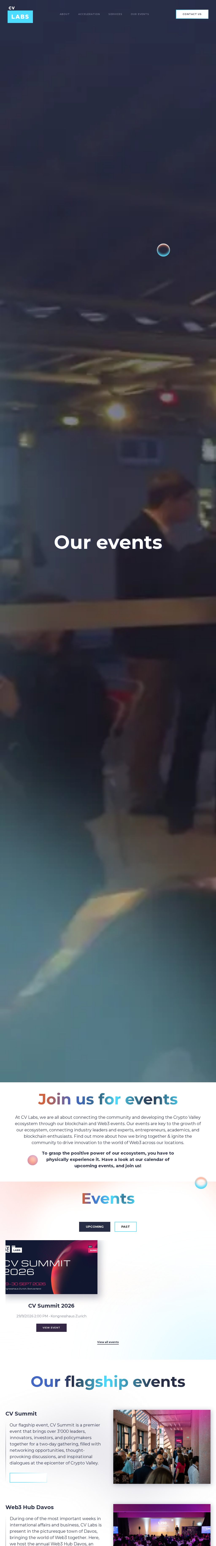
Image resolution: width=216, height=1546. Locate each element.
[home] (20, 14)
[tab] (94, 1227)
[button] (65, 14)
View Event (51, 1327)
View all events (108, 1342)
